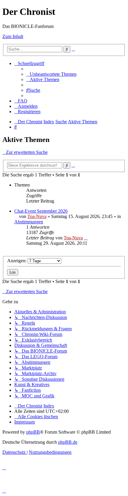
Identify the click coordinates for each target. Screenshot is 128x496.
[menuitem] (51, 74)
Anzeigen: (17, 260)
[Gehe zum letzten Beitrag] (86, 237)
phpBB (33, 432)
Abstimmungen (28, 221)
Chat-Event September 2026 (41, 211)
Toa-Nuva (36, 216)
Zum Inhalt (12, 36)
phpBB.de (67, 442)
